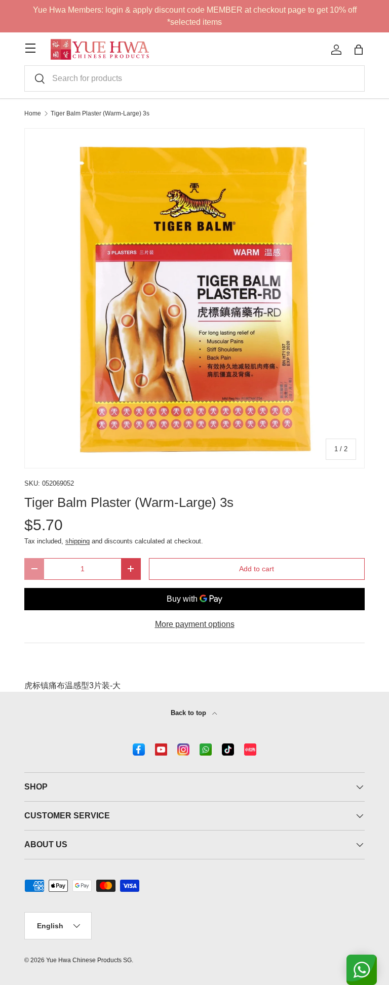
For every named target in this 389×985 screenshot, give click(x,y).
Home (32, 113)
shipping (77, 541)
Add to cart (256, 569)
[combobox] (194, 78)
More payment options (195, 624)
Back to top (189, 713)
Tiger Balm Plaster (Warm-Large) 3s (100, 113)
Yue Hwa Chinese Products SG (89, 960)
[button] (358, 49)
